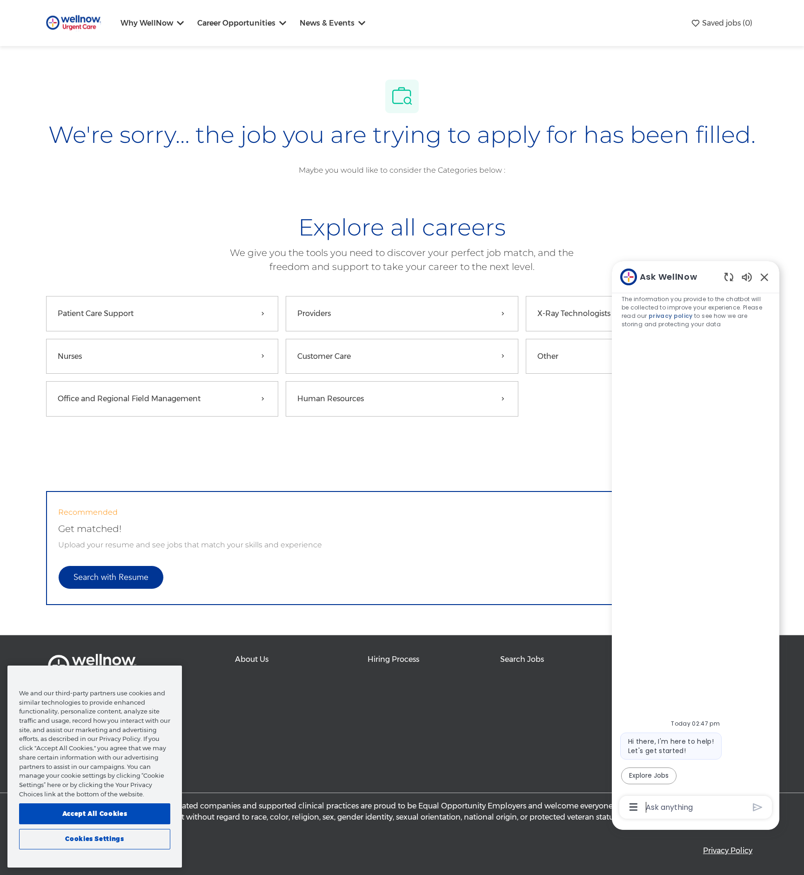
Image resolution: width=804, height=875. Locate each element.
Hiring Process (393, 659)
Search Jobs (522, 659)
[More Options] (633, 807)
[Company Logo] (73, 22)
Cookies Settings (94, 838)
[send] (758, 807)
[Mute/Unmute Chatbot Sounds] (747, 276)
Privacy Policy (727, 850)
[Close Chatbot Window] (764, 276)
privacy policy (671, 316)
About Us (251, 659)
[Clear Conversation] (729, 276)
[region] (695, 541)
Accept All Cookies (94, 813)
